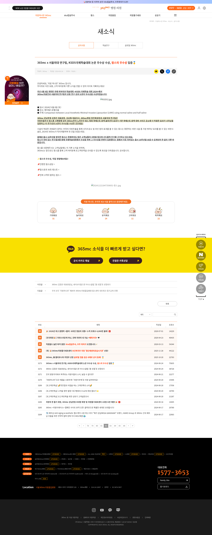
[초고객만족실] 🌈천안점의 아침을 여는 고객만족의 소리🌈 (69, 385)
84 (115, 425)
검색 (175, 314)
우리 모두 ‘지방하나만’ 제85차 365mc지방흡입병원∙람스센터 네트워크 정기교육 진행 (85, 290)
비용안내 (201, 245)
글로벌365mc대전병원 (42, 464)
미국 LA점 (38, 478)
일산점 (70, 459)
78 (88, 425)
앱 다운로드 (164, 486)
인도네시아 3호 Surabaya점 (109, 474)
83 (111, 425)
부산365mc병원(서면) (64, 469)
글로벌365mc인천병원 (42, 459)
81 (101, 425)
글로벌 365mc (130, 45)
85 (120, 425)
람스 (92, 15)
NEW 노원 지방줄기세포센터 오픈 (28, 8)
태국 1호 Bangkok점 (91, 474)
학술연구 (106, 45)
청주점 (63, 464)
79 (92, 425)
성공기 (157, 15)
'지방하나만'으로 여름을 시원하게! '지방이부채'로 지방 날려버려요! (72, 380)
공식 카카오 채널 (81, 260)
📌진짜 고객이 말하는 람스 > (49, 174)
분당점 (63, 459)
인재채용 (148, 517)
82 (106, 425)
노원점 (127, 454)
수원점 (76, 459)
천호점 (144, 454)
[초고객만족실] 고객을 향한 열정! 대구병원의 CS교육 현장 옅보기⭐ (72, 391)
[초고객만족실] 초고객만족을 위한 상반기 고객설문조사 (67, 396)
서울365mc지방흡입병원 (42, 454)
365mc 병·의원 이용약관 (70, 517)
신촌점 (111, 454)
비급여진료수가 (122, 517)
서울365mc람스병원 (69, 454)
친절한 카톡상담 (120, 260)
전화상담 (201, 267)
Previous (9, 7)
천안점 (70, 464)
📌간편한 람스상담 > (46, 164)
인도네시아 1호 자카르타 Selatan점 (46, 474)
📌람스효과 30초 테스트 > (48, 169)
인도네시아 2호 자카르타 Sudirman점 (71, 474)
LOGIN (199, 8)
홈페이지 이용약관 (89, 517)
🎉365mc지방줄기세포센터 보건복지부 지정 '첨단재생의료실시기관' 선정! (106, 1)
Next (9, 9)
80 (97, 425)
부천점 (83, 459)
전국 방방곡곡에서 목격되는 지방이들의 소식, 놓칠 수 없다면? (70, 374)
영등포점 (151, 454)
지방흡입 (112, 15)
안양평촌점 (90, 459)
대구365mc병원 (40, 469)
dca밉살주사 (69, 15)
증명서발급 (136, 517)
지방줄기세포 (135, 15)
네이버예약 (201, 256)
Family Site (164, 480)
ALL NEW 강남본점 (94, 454)
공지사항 (81, 45)
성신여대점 (169, 454)
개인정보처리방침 (106, 517)
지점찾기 (201, 289)
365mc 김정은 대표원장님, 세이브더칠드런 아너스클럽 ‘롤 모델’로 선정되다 (81, 284)
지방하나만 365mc (43, 15)
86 (124, 425)
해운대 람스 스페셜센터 (91, 469)
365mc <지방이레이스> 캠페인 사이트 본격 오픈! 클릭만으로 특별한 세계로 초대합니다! (80, 407)
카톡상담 (201, 278)
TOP (200, 299)
